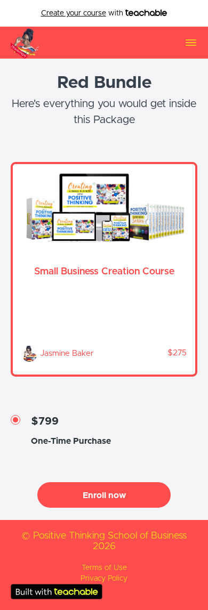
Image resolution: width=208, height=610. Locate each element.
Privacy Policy (104, 578)
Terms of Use (104, 568)
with (83, 13)
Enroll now (104, 495)
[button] (191, 42)
